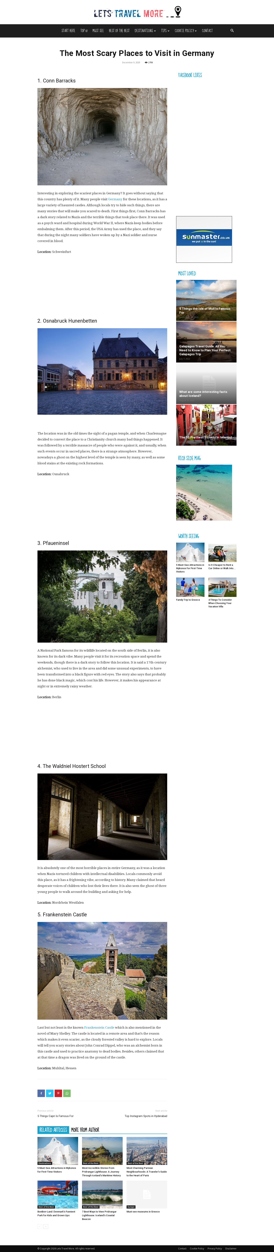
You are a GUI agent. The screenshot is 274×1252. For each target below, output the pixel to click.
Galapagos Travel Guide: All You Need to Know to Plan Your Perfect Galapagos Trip (205, 350)
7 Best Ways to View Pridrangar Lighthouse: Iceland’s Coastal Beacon (99, 1215)
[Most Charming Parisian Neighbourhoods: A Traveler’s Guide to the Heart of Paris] (147, 1151)
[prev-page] (39, 1226)
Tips (163, 30)
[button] (232, 31)
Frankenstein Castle (99, 1027)
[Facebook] (41, 1093)
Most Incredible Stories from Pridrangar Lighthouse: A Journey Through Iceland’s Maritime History (101, 1172)
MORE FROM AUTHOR (85, 1130)
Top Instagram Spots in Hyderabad (146, 1116)
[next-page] (45, 1226)
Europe (131, 1207)
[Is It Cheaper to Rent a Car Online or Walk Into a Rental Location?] (222, 552)
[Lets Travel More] (137, 12)
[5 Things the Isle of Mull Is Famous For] (206, 300)
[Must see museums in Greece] (147, 1195)
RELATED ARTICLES (53, 1130)
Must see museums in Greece (143, 1211)
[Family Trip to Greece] (190, 587)
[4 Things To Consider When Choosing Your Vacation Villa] (222, 587)
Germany (115, 199)
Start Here (68, 30)
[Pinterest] (58, 1093)
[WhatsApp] (67, 1093)
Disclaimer (231, 1248)
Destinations (144, 30)
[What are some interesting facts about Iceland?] (206, 383)
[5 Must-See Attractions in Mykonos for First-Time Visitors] (57, 1151)
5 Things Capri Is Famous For (55, 1116)
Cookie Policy (184, 30)
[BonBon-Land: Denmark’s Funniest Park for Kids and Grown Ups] (57, 1195)
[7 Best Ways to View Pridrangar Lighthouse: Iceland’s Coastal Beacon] (102, 1195)
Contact (207, 30)
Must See (98, 30)
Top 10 (84, 30)
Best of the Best (119, 30)
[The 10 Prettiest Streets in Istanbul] (206, 425)
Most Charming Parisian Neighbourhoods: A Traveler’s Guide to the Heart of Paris (147, 1172)
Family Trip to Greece (188, 599)
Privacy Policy (215, 1248)
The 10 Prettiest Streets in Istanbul (205, 437)
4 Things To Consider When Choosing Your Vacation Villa (220, 603)
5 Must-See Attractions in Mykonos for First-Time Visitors (190, 568)
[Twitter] (49, 1093)
